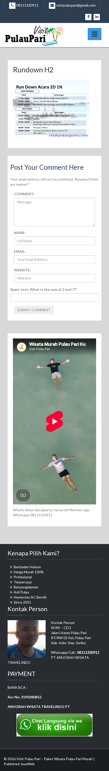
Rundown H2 (33, 69)
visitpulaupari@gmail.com (75, 5)
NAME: (20, 233)
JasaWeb (27, 764)
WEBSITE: (22, 270)
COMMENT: (24, 194)
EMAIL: (20, 251)
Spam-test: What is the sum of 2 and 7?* (43, 289)
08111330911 (27, 5)
